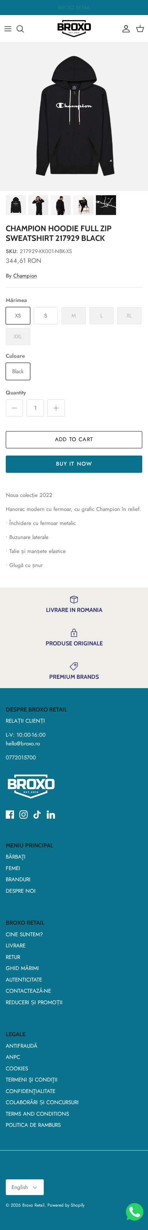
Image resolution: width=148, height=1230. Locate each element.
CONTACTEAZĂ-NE (28, 991)
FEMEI (13, 868)
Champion (25, 276)
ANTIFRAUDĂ (21, 1046)
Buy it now (74, 464)
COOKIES (17, 1069)
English (19, 1187)
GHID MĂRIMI (22, 968)
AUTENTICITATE (24, 980)
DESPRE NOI (21, 891)
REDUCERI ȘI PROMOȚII (34, 1002)
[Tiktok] (37, 814)
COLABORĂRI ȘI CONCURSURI (42, 1102)
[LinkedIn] (51, 814)
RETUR (13, 957)
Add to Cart (74, 439)
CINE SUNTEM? (24, 934)
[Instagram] (23, 814)
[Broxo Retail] (74, 29)
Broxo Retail (33, 1205)
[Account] (124, 29)
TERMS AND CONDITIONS (37, 1114)
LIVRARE (16, 946)
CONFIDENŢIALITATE (30, 1091)
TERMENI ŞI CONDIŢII (31, 1080)
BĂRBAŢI (16, 857)
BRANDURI (18, 879)
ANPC (13, 1057)
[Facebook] (10, 814)
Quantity (16, 393)
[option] (74, 117)
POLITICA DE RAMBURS (33, 1125)
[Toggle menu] (8, 29)
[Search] (24, 29)
